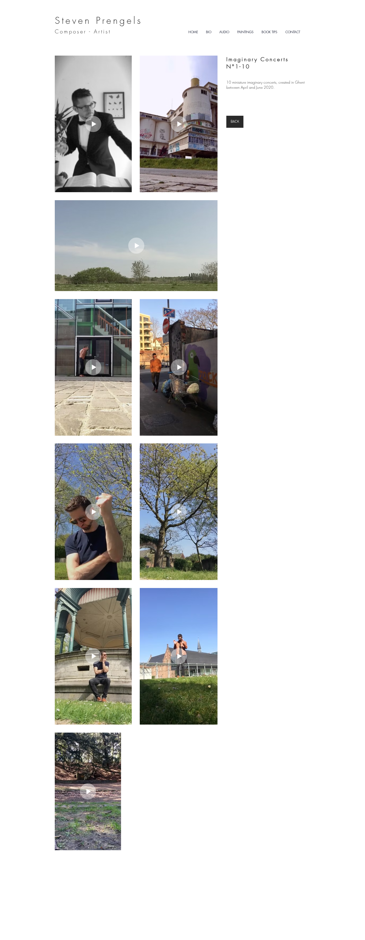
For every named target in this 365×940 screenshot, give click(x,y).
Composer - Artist (83, 31)
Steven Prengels (98, 20)
